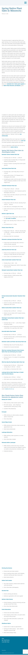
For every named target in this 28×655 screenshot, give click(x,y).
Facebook (3, 646)
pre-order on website (11, 218)
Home (3, 638)
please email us (14, 147)
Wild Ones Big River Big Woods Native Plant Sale (13, 362)
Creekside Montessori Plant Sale (9, 185)
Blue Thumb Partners (6, 640)
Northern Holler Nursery (7, 599)
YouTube (9, 646)
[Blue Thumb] (10, 3)
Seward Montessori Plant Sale (9, 199)
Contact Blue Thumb (5, 641)
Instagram (6, 646)
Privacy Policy (4, 650)
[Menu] (25, 3)
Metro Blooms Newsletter (12, 646)
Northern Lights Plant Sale (8, 213)
